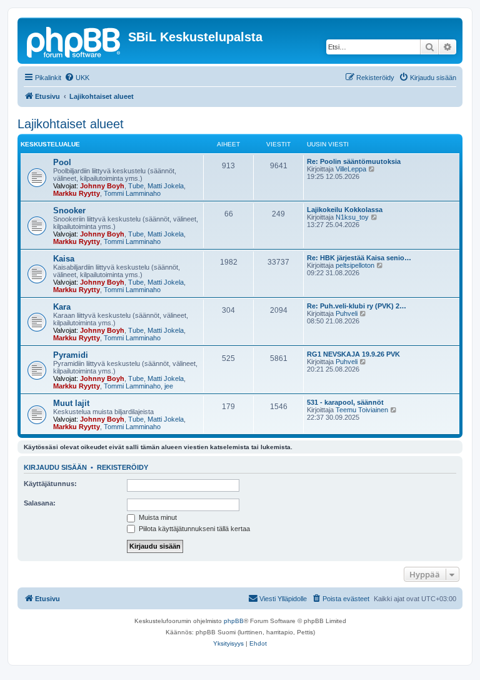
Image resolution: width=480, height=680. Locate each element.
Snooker (69, 210)
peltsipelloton (355, 265)
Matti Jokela (166, 186)
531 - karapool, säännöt (345, 402)
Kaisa (63, 258)
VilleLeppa (351, 169)
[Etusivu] (74, 41)
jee (168, 386)
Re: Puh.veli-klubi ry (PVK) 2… (356, 306)
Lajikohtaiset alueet (71, 124)
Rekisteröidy (122, 467)
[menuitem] (76, 77)
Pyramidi (70, 355)
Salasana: (40, 503)
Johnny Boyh (102, 186)
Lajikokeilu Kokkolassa (344, 209)
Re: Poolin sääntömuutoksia (354, 161)
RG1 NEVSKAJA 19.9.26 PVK (353, 354)
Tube (136, 186)
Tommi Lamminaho (132, 193)
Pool (62, 162)
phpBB (234, 620)
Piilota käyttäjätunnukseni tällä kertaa (193, 528)
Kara (62, 307)
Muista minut (157, 517)
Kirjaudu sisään (55, 467)
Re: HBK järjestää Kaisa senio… (359, 257)
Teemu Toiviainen (362, 410)
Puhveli (347, 313)
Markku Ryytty (76, 193)
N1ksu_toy (352, 217)
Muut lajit (71, 403)
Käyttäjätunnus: (50, 483)
